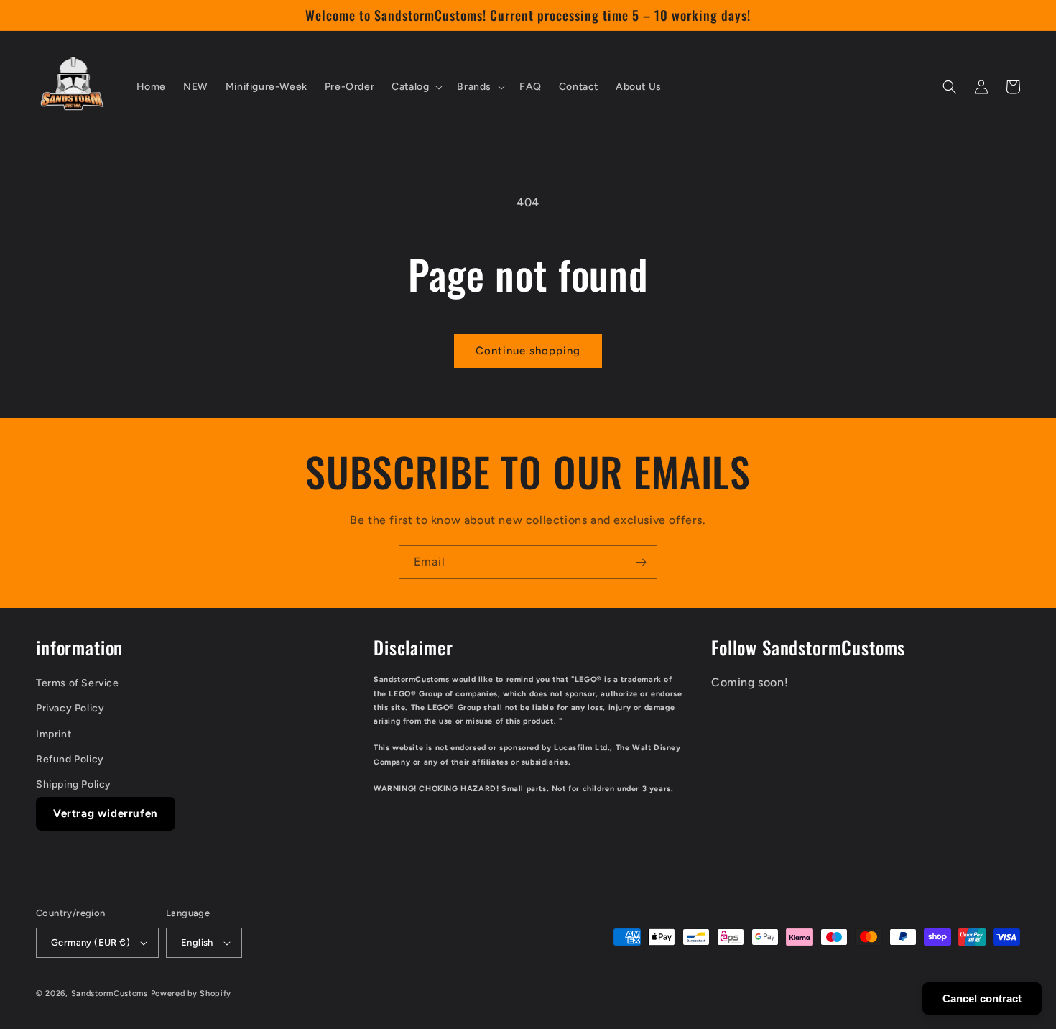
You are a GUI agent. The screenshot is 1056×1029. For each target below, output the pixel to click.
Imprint (53, 734)
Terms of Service (77, 683)
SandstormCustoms (109, 993)
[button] (415, 87)
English (197, 942)
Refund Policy (70, 759)
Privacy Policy (70, 708)
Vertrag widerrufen (105, 813)
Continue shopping (528, 350)
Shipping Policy (73, 784)
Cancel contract (982, 998)
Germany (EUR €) (90, 942)
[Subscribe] (641, 562)
